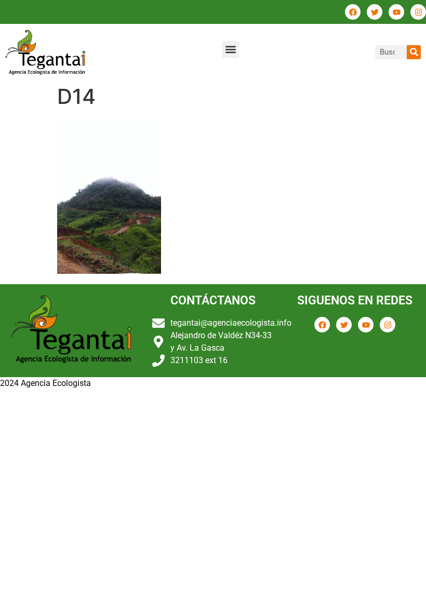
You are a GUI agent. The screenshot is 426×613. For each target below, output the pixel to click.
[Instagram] (418, 12)
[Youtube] (396, 12)
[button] (230, 49)
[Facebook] (353, 12)
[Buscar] (414, 52)
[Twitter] (374, 12)
